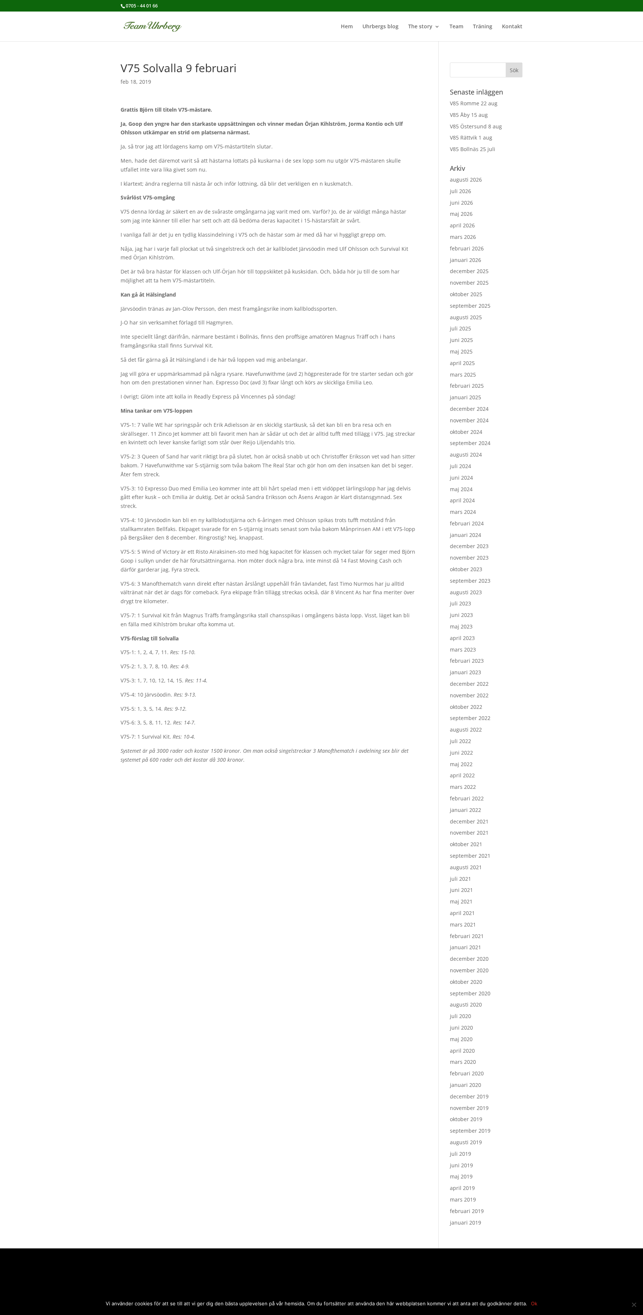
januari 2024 (465, 534)
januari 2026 (465, 259)
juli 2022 (460, 741)
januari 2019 (465, 1222)
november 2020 (469, 970)
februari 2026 (467, 248)
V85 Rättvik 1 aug (471, 137)
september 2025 (470, 305)
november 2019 (469, 1107)
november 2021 (469, 832)
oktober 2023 (466, 569)
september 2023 (470, 580)
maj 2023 (461, 626)
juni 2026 (461, 202)
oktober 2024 (466, 431)
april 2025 (462, 363)
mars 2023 (463, 649)
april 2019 (462, 1187)
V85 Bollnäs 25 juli (472, 149)
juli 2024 (460, 466)
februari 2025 (467, 385)
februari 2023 (467, 660)
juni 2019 (461, 1165)
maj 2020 (461, 1039)
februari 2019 (467, 1211)
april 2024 (462, 500)
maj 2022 (461, 764)
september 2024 (470, 443)
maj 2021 (461, 901)
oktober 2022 (466, 706)
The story (420, 27)
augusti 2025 (466, 317)
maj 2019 (461, 1176)
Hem (347, 27)
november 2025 (469, 282)
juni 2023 (461, 614)
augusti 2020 (466, 1004)
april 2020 (462, 1050)
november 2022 (469, 695)
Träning (482, 27)
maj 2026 (461, 213)
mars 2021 (463, 924)
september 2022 (470, 718)
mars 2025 (463, 374)
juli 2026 (460, 191)
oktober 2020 (466, 981)
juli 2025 (460, 328)
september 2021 (470, 855)
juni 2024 (461, 477)
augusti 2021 (466, 867)
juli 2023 (460, 603)
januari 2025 (465, 397)
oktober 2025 (466, 294)
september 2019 (470, 1130)
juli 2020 (460, 1016)
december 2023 (469, 546)
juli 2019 (460, 1153)
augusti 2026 (466, 179)
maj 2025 (461, 351)
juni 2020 (461, 1027)
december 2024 (469, 408)
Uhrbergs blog (380, 27)
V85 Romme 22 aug (474, 103)
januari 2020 (465, 1084)
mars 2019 (463, 1199)
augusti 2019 (466, 1142)
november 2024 (469, 420)
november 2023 (469, 557)
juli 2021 (460, 878)
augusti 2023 (466, 592)
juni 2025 (461, 339)
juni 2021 (461, 889)
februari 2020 (467, 1073)
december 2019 (469, 1096)
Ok (534, 1303)
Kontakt (512, 27)
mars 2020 (463, 1061)
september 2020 (470, 993)
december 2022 (469, 683)
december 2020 (469, 958)
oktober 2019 (466, 1119)
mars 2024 (463, 511)
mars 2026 (463, 236)
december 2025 (469, 271)
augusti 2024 (466, 454)
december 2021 (469, 821)
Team (456, 27)
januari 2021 (465, 947)
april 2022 (462, 775)
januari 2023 (465, 672)
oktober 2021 (466, 844)
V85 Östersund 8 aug (476, 126)
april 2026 (462, 225)
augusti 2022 (466, 729)
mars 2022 (463, 786)
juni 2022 (461, 752)
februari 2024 (467, 523)
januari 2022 (465, 809)
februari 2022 (467, 798)
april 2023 (462, 637)
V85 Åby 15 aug (469, 114)
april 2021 (462, 912)
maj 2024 (461, 489)
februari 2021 (467, 936)
